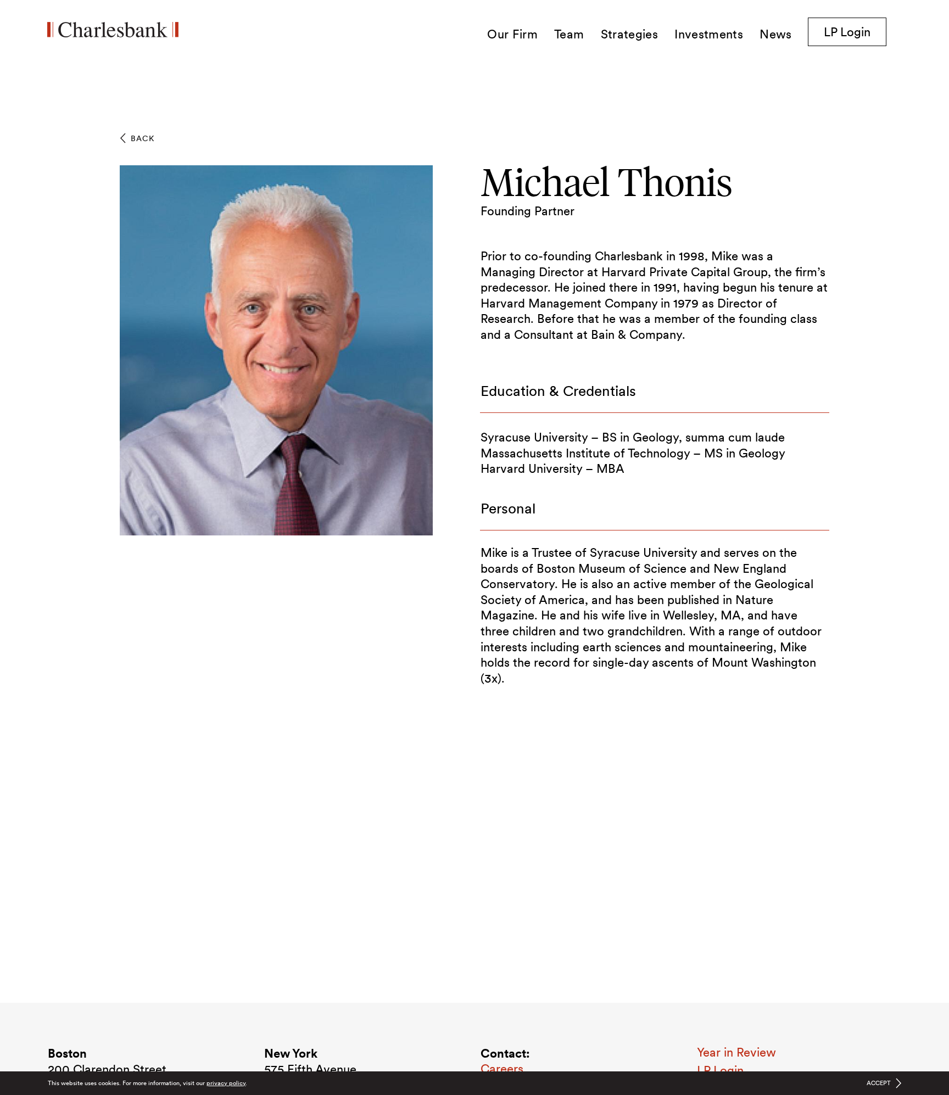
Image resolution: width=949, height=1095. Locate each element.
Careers (502, 1069)
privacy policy (225, 1083)
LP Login (855, 31)
